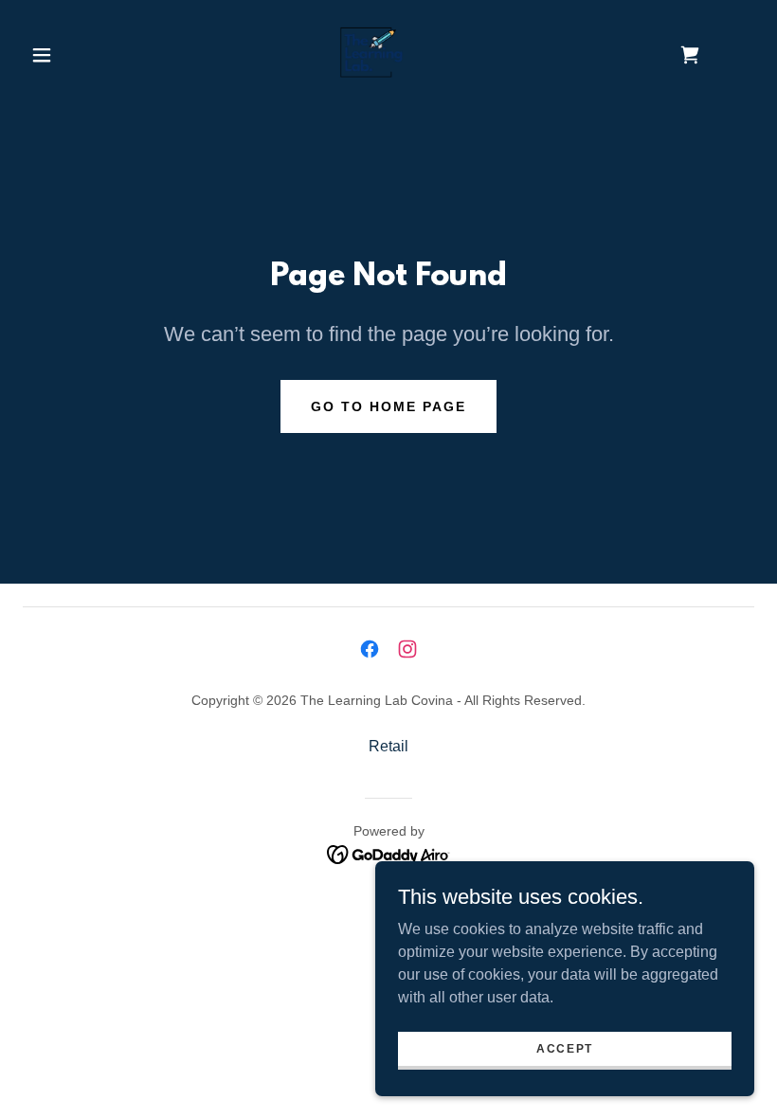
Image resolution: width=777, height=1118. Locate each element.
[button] (42, 55)
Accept (564, 1048)
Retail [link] (388, 746)
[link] (371, 53)
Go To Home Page (388, 406)
